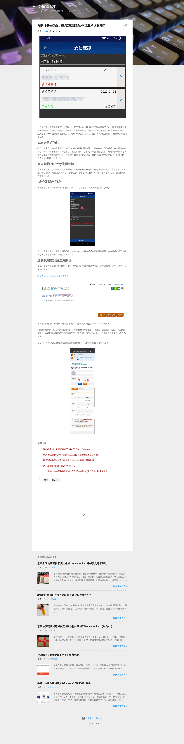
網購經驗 (56, 480)
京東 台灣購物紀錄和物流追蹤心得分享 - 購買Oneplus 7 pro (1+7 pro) (74, 626)
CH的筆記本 (47, 6)
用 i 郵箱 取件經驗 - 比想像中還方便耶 (60, 466)
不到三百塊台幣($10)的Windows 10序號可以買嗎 (64, 683)
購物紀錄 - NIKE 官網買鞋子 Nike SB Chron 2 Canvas (66, 449)
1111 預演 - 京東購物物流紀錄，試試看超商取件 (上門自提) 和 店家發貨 (75, 471)
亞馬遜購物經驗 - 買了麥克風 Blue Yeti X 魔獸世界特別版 (68, 460)
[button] (125, 26)
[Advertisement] (143, 60)
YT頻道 (72, 11)
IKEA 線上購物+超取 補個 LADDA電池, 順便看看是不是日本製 (70, 455)
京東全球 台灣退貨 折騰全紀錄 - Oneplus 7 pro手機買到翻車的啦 (72, 563)
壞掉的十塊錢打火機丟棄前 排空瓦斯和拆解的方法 (64, 594)
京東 (46, 480)
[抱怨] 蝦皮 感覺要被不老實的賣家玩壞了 (59, 654)
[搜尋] (150, 7)
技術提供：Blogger (93, 718)
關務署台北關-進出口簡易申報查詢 (53, 276)
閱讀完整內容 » (120, 586)
